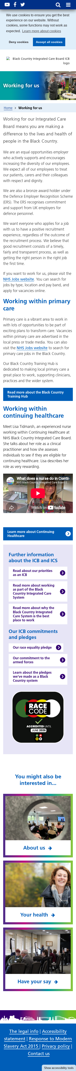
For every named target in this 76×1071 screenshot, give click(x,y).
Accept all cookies (47, 43)
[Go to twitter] (22, 4)
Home (8, 108)
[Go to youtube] (7, 4)
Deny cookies (17, 43)
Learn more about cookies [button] (41, 31)
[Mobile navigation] (68, 4)
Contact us (39, 1053)
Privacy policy (56, 1046)
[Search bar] (58, 4)
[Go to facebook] (15, 4)
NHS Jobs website (18, 279)
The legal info (23, 1031)
